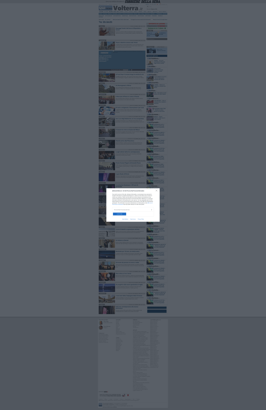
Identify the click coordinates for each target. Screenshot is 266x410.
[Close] (157, 191)
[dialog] (133, 205)
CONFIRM (119, 214)
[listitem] (133, 209)
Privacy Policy (141, 219)
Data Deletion (125, 219)
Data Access (133, 219)
